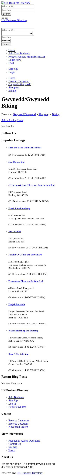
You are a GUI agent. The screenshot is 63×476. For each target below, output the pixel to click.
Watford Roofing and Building (23, 330)
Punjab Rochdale (16, 304)
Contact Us (14, 443)
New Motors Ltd (16, 162)
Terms (11, 450)
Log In (12, 403)
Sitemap (12, 446)
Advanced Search (18, 426)
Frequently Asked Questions (24, 440)
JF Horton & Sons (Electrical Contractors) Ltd (31, 185)
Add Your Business (19, 53)
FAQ (11, 62)
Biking (55, 114)
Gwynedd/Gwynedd (24, 114)
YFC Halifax (14, 231)
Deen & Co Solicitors (18, 354)
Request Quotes (17, 406)
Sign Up (13, 68)
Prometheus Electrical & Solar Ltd (25, 281)
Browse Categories (18, 420)
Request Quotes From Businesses (26, 56)
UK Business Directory (14, 20)
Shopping (43, 114)
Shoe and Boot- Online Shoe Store (24, 147)
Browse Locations (18, 423)
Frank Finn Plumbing (19, 208)
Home (11, 50)
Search (6, 13)
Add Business (16, 397)
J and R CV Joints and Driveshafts (25, 254)
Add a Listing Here (12, 120)
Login (11, 72)
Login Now (14, 59)
